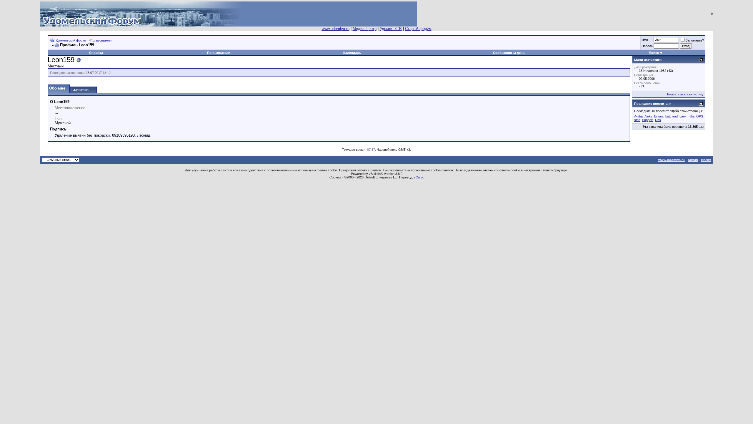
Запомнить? (695, 40)
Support (647, 120)
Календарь (352, 52)
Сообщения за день (509, 52)
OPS (699, 116)
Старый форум (418, 28)
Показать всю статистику (685, 94)
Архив (693, 160)
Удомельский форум (71, 40)
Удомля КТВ (391, 28)
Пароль (647, 46)
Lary (682, 116)
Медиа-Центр (364, 28)
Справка (96, 52)
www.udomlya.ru (335, 28)
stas (637, 120)
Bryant (659, 116)
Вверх (706, 160)
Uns (658, 120)
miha (691, 116)
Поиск (654, 52)
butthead (671, 116)
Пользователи (100, 40)
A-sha (638, 116)
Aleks (648, 116)
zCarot (419, 177)
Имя (645, 40)
